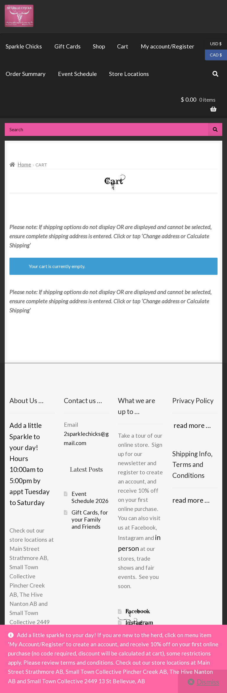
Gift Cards (67, 46)
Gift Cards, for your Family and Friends (90, 519)
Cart (122, 46)
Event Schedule (77, 73)
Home (24, 164)
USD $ (213, 43)
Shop (99, 46)
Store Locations (129, 73)
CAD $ (213, 54)
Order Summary (26, 73)
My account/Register (167, 46)
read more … (191, 425)
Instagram (139, 622)
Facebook (138, 611)
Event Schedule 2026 (90, 497)
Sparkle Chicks (24, 46)
